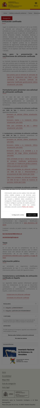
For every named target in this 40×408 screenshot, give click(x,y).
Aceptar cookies (32, 215)
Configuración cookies (18, 215)
